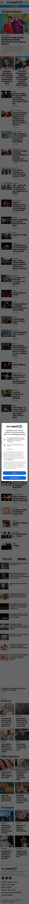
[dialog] (14, 452)
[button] (14, 449)
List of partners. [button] (9, 459)
